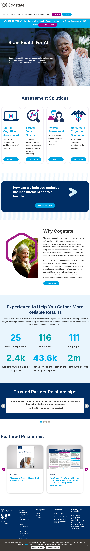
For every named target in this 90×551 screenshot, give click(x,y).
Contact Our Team (45, 205)
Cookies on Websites (78, 527)
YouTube (6, 517)
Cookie (35, 544)
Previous (3, 469)
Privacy (26, 544)
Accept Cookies (38, 548)
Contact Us (39, 515)
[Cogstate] (12, 5)
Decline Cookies (53, 548)
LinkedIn (9, 515)
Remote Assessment (60, 519)
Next (86, 469)
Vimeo (2, 517)
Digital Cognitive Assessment (59, 514)
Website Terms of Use (78, 521)
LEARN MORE (51, 283)
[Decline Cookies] (87, 545)
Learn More (11, 159)
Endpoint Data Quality (61, 517)
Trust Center (75, 529)
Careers (38, 513)
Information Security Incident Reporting (77, 523)
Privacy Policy (75, 515)
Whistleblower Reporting (76, 518)
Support (38, 517)
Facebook (2, 515)
